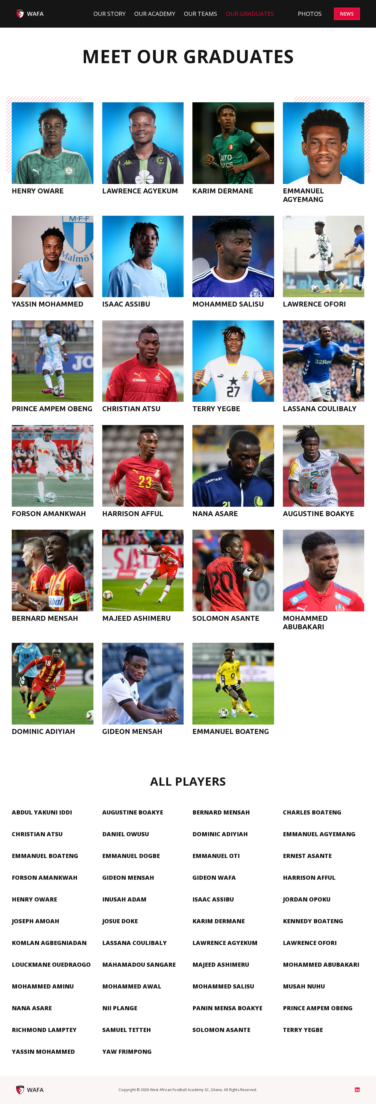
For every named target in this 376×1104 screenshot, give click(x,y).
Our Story (109, 14)
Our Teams (200, 14)
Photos (310, 14)
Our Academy (154, 14)
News (347, 14)
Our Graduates (250, 14)
